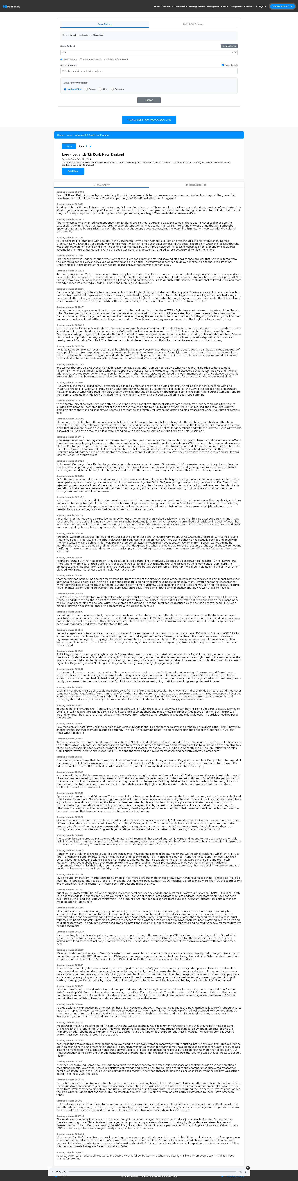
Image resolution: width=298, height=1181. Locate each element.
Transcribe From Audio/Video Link (149, 119)
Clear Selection (229, 46)
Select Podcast (67, 46)
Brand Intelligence (208, 6)
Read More (73, 171)
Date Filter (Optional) (76, 82)
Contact (249, 6)
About (224, 6)
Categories (236, 6)
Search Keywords (68, 65)
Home (157, 6)
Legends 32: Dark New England (92, 135)
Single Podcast (104, 24)
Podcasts (167, 6)
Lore (69, 135)
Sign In (262, 6)
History (69, 146)
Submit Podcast (281, 6)
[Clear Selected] (232, 52)
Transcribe (180, 6)
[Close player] (248, 1168)
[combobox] (149, 52)
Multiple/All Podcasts (193, 24)
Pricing (192, 6)
